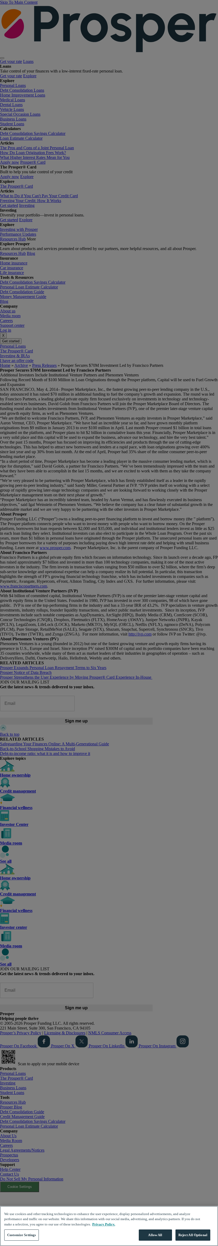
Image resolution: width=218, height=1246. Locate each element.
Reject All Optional (192, 1235)
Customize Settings (21, 1235)
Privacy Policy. (103, 1224)
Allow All (155, 1235)
